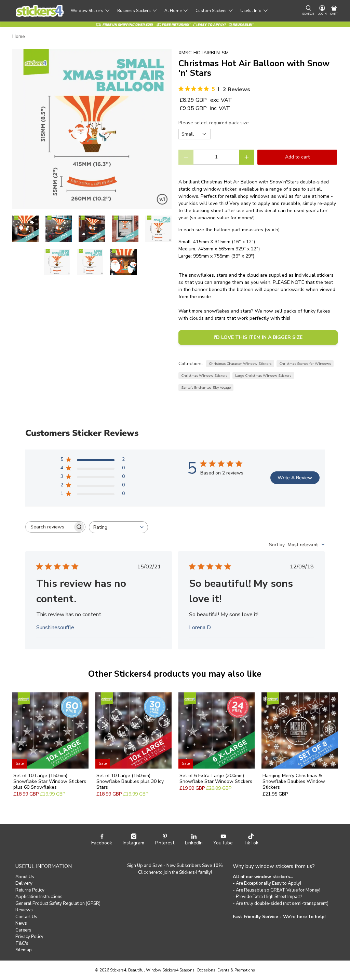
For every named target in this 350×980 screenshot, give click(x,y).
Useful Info (250, 10)
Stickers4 (118, 970)
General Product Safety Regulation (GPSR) (57, 903)
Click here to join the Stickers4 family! (175, 872)
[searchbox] (49, 527)
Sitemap (23, 950)
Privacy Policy (29, 937)
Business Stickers (134, 10)
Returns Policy (29, 890)
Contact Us (26, 917)
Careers (23, 930)
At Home (172, 10)
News (21, 923)
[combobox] (118, 527)
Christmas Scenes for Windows (305, 363)
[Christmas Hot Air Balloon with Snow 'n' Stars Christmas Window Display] (92, 128)
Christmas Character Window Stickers (240, 363)
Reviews (24, 910)
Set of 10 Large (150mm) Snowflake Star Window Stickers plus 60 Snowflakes (49, 781)
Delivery (23, 883)
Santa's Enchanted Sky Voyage (206, 387)
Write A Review (295, 477)
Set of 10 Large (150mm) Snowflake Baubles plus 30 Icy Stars (130, 781)
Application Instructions (39, 897)
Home (18, 36)
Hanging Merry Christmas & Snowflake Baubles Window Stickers (293, 781)
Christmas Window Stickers (204, 375)
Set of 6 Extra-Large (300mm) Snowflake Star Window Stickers (215, 778)
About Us (24, 877)
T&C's (21, 943)
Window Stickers (87, 10)
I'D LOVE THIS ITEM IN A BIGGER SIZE (258, 337)
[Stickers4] (40, 11)
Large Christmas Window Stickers (263, 375)
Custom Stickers (211, 10)
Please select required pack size (213, 123)
